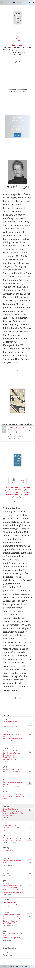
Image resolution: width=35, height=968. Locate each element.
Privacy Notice (26, 966)
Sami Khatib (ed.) (12, 487)
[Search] (3, 2)
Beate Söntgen (17, 45)
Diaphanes (17, 2)
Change (17, 135)
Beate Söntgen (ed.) (21, 492)
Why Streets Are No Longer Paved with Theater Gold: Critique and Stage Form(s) (12, 935)
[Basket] (33, 2)
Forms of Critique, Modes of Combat (12, 783)
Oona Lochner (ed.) (16, 490)
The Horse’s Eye (8, 850)
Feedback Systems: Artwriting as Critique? (11, 826)
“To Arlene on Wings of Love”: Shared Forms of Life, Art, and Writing (13, 796)
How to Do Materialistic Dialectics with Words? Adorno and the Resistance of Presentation (12, 737)
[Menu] (1, 2)
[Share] (19, 62)
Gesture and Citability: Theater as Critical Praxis (11, 903)
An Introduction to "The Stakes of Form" (16, 428)
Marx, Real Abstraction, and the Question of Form (12, 770)
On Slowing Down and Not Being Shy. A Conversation (12, 839)
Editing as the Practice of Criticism (12, 861)
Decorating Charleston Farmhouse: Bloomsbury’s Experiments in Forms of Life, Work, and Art (13, 812)
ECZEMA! (6, 873)
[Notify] (15, 62)
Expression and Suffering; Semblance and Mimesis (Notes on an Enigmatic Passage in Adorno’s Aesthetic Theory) (12, 755)
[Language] (31, 2)
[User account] (29, 2)
